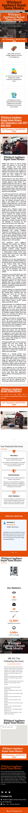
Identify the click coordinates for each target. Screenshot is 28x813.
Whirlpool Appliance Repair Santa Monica (11, 390)
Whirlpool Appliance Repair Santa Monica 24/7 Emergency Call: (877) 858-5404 (14, 121)
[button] (13, 552)
